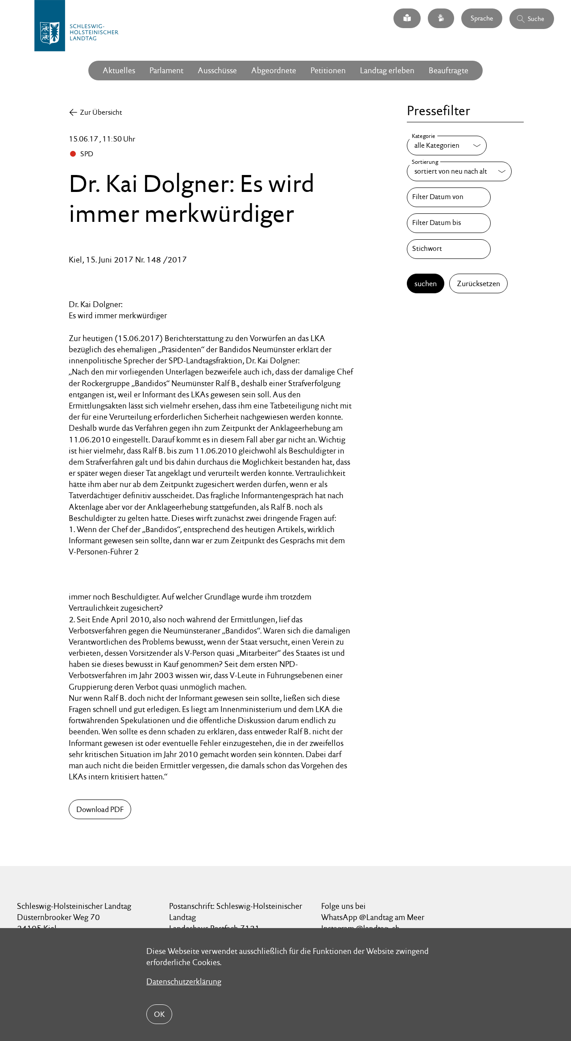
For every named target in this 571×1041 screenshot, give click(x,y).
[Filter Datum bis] (449, 223)
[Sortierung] (459, 171)
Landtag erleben (387, 70)
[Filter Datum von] (449, 197)
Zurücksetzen (478, 283)
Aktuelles (119, 70)
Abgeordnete (273, 70)
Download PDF (100, 809)
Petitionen (328, 70)
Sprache (482, 18)
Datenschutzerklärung (183, 981)
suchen (425, 283)
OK (159, 1014)
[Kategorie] (447, 145)
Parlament (166, 70)
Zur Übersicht (101, 112)
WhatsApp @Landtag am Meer (372, 917)
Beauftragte (448, 70)
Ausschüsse (217, 70)
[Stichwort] (449, 249)
